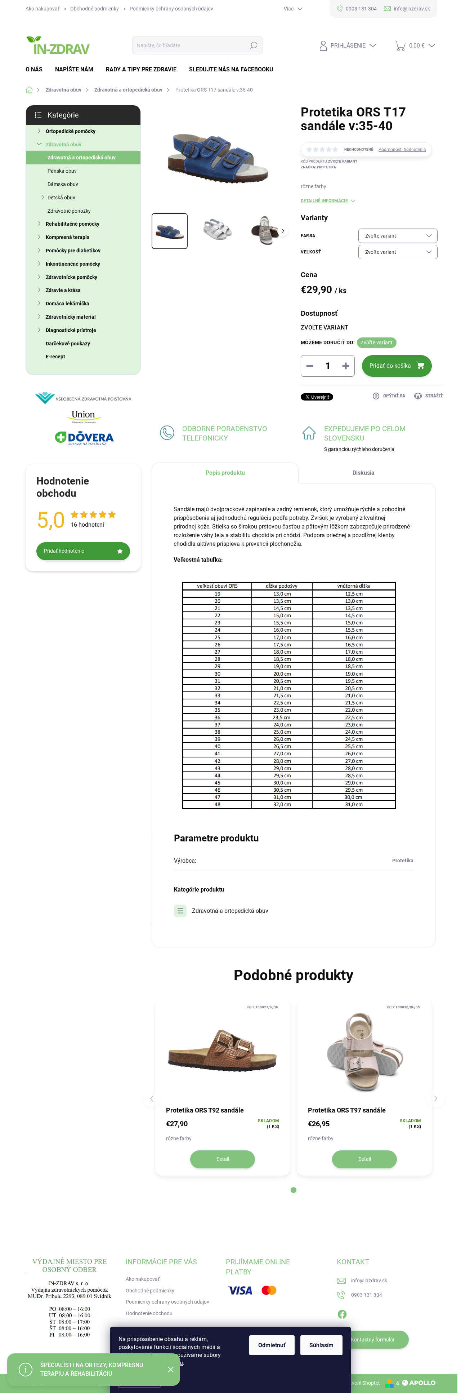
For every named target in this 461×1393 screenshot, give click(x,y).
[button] (293, 1190)
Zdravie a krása (63, 290)
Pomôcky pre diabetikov (73, 250)
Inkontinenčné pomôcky (73, 264)
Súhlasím (321, 1345)
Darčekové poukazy (68, 343)
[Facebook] (342, 1313)
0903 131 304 (366, 1295)
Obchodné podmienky (94, 9)
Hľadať (253, 45)
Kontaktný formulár (373, 1340)
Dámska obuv (63, 184)
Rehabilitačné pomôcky (72, 224)
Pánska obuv (62, 171)
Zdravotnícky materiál (71, 317)
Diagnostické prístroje (71, 330)
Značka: (318, 167)
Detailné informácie (324, 200)
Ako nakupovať (42, 9)
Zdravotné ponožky (69, 211)
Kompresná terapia (68, 237)
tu (180, 1362)
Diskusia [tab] (364, 472)
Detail (222, 1159)
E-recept (55, 356)
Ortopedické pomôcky (70, 131)
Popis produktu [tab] (225, 472)
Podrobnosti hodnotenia (402, 149)
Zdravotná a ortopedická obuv (82, 157)
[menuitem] (37, 69)
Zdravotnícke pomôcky (71, 277)
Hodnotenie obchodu (149, 1313)
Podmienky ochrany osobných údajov (171, 9)
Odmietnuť (272, 1345)
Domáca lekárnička (67, 303)
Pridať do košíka (390, 365)
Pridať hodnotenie (64, 551)
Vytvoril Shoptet (362, 1383)
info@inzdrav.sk (369, 1280)
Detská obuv (61, 197)
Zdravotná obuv (63, 144)
